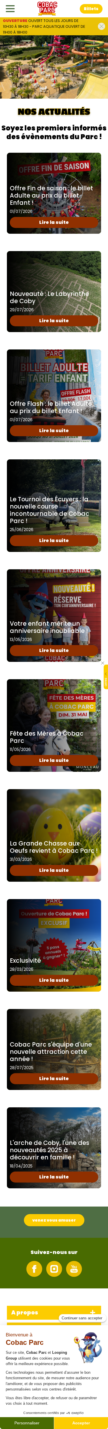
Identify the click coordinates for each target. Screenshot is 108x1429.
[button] (91, 9)
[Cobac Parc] (47, 8)
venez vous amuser (54, 1220)
